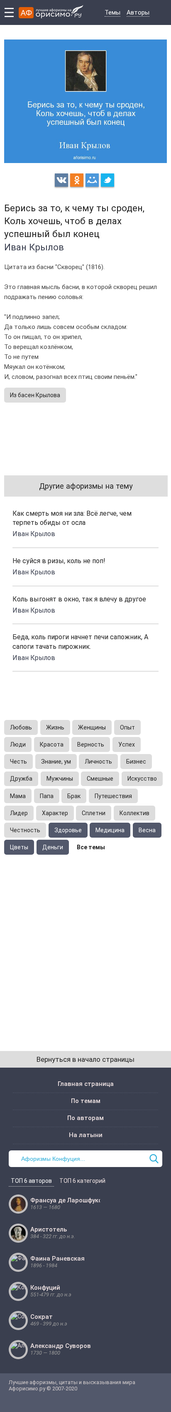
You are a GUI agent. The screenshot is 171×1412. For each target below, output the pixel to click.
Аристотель (48, 1229)
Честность (25, 830)
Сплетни (93, 813)
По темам (85, 1101)
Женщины (92, 727)
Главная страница (86, 1084)
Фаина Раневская (57, 1258)
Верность (90, 744)
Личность (98, 761)
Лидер (19, 813)
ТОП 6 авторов (31, 1180)
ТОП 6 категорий (82, 1180)
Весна (147, 830)
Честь (18, 761)
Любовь (21, 727)
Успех (126, 744)
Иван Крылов (34, 247)
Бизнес (136, 761)
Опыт (127, 727)
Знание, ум (56, 761)
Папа (47, 796)
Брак (74, 796)
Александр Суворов (60, 1346)
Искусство (142, 778)
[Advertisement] (85, 944)
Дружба (21, 778)
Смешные (100, 778)
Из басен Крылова (35, 395)
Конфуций (45, 1287)
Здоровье (68, 830)
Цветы (19, 847)
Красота (52, 744)
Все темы (91, 847)
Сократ (41, 1317)
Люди (18, 744)
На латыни (86, 1135)
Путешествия (113, 796)
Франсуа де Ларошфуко (66, 1200)
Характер (55, 813)
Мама (18, 796)
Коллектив (134, 813)
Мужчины (59, 778)
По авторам (85, 1118)
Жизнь (55, 727)
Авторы (138, 12)
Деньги (52, 847)
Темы (112, 12)
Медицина (110, 830)
